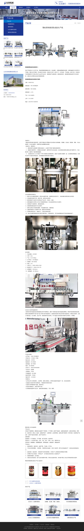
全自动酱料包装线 (12, 29)
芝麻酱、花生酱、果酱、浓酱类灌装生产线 (53, 501)
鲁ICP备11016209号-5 (44, 526)
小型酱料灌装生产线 (17, 57)
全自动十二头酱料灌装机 (35, 483)
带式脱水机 (41, 528)
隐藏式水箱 (36, 528)
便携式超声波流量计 (51, 528)
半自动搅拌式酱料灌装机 (18, 47)
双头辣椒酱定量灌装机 (71, 501)
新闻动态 (21, 7)
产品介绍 (13, 7)
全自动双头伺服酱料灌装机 (53, 517)
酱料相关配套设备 (12, 32)
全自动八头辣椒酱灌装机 (34, 517)
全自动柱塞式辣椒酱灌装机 (8, 58)
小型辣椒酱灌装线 (17, 66)
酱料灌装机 (10, 26)
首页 (6, 7)
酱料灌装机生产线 (71, 517)
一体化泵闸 (58, 528)
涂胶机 (45, 528)
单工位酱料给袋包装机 (34, 481)
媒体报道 (47, 524)
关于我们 (36, 7)
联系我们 (28, 7)
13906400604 (74, 4)
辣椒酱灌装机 (11, 24)
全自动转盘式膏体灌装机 (8, 66)
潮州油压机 (30, 528)
